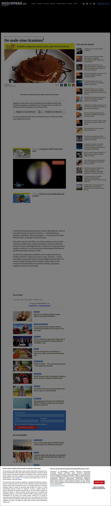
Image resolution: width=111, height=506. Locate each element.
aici (15, 493)
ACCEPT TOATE (99, 482)
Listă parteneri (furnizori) (57, 485)
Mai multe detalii (16, 479)
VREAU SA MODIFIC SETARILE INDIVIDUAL (98, 487)
